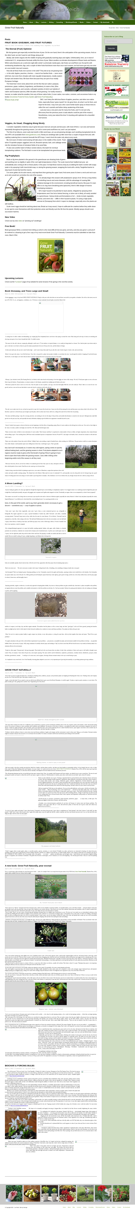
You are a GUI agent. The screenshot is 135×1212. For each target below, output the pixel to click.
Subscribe (111, 48)
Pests (42, 45)
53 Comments (19, 45)
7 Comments (18, 673)
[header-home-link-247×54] (67, 10)
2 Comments (18, 486)
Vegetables (48, 45)
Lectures (19, 282)
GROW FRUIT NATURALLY (18, 670)
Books (28, 45)
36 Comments (19, 294)
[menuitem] (25, 22)
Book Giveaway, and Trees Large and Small (26, 291)
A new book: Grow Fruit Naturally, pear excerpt (28, 866)
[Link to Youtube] (125, 9)
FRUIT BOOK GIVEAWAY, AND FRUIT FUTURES (28, 42)
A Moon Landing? (14, 483)
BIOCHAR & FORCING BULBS (19, 1065)
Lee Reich (57, 45)
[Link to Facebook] (128, 9)
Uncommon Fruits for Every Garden (22, 97)
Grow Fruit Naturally (14, 27)
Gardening (37, 45)
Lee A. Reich (32, 294)
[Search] (112, 22)
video (20, 221)
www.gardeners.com (32, 135)
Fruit (31, 45)
